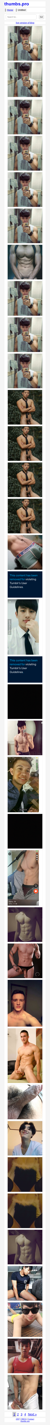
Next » (32, 1414)
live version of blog (25, 23)
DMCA (23, 1419)
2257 (18, 1419)
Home (10, 10)
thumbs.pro (16, 3)
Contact (31, 1419)
